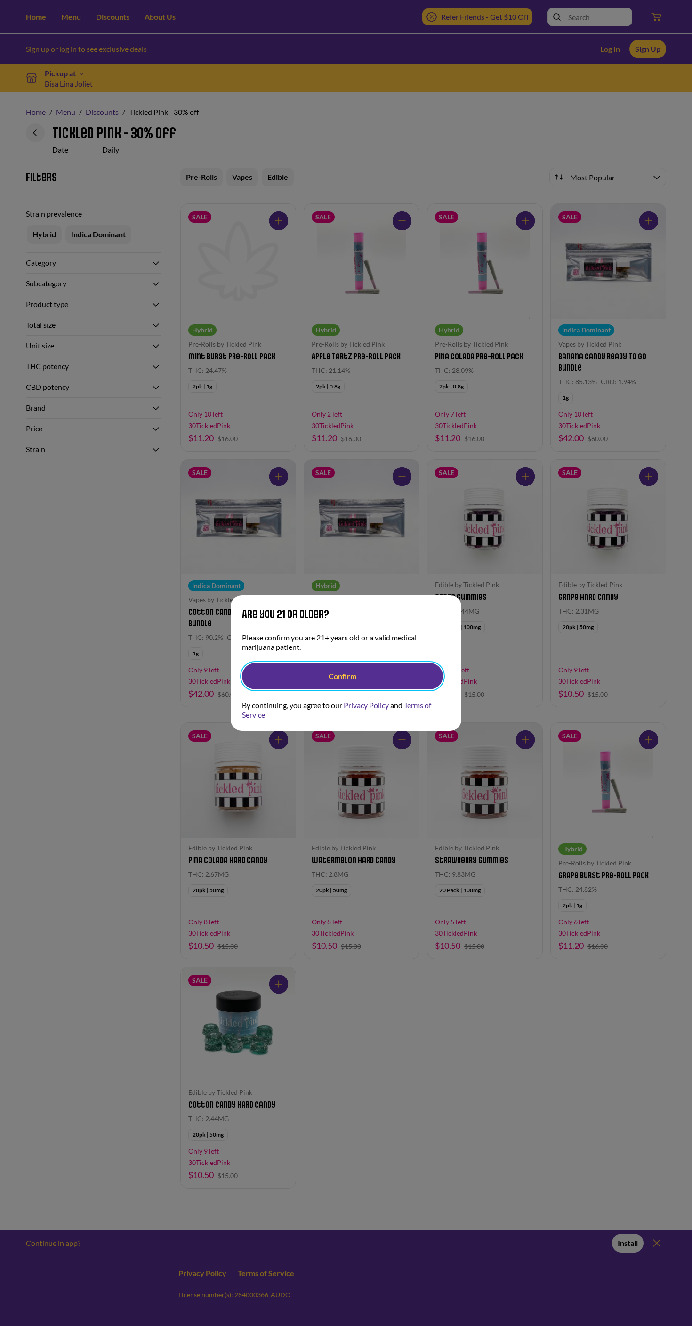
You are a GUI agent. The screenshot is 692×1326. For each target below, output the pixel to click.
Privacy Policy (366, 705)
